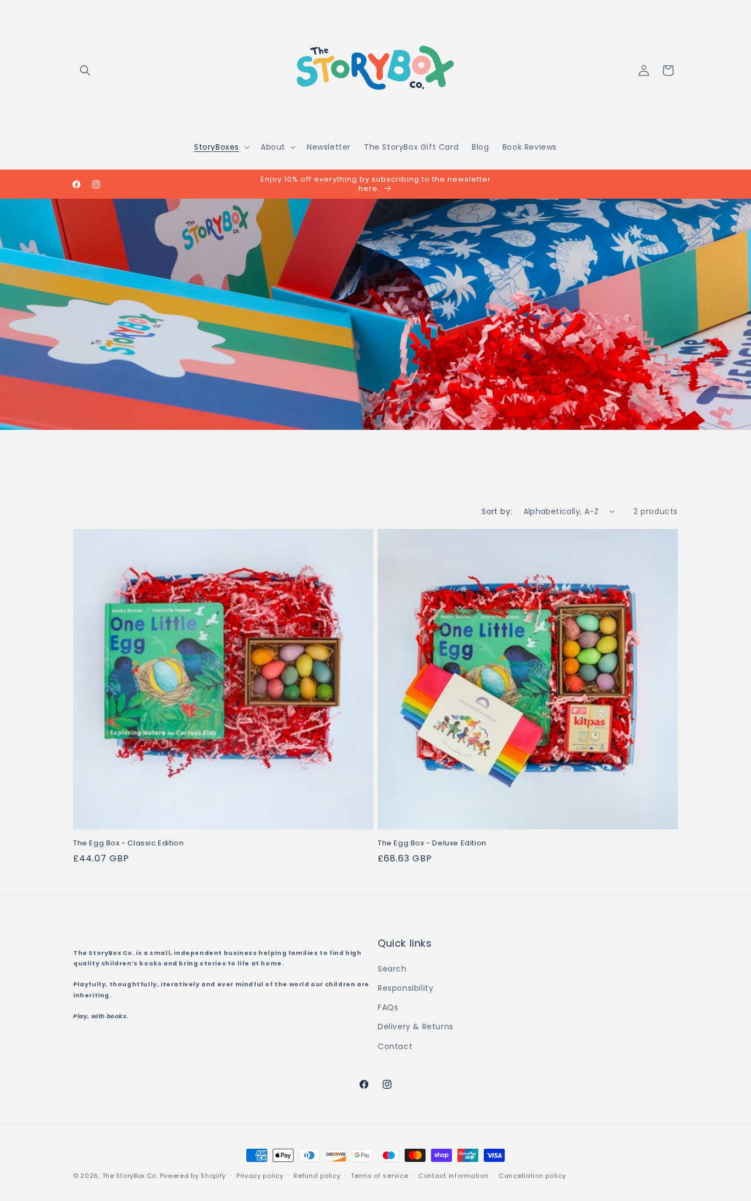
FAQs (388, 1007)
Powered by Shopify (193, 1175)
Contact (395, 1046)
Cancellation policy (532, 1175)
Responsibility (405, 987)
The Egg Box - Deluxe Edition (432, 843)
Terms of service (379, 1175)
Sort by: (497, 511)
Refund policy (317, 1175)
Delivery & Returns (416, 1026)
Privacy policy (260, 1175)
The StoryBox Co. (130, 1175)
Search (392, 968)
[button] (85, 70)
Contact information (453, 1175)
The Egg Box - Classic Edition (128, 843)
